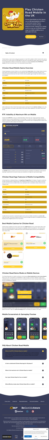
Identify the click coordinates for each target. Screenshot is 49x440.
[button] (47, 429)
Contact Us (14, 401)
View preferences (44, 436)
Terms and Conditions (34, 401)
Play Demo (41, 36)
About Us (42, 401)
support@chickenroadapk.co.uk (31, 426)
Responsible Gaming (23, 401)
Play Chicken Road (31, 36)
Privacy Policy (36, 438)
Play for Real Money (24, 292)
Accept (28, 436)
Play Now (13, 248)
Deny (36, 436)
